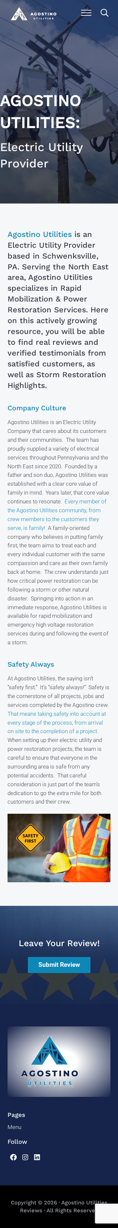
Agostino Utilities (40, 234)
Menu (14, 1127)
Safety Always (31, 664)
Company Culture (37, 408)
